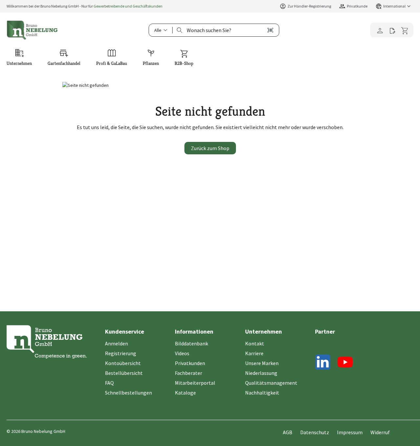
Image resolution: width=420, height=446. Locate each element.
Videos (182, 353)
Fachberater (188, 373)
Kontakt (254, 343)
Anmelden (116, 343)
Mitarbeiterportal (195, 382)
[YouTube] (345, 363)
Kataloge (185, 392)
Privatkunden (190, 363)
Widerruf (380, 432)
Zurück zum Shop (210, 148)
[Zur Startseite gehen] (32, 30)
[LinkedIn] (323, 363)
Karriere (254, 353)
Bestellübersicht (124, 373)
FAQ (109, 382)
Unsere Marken (262, 363)
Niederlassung (261, 373)
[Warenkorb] (405, 30)
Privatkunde (357, 6)
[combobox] (220, 30)
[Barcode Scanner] (270, 30)
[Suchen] (179, 30)
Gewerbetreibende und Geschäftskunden (128, 6)
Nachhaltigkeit (262, 392)
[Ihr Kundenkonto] (378, 30)
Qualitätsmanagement (271, 382)
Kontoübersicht (123, 363)
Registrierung (120, 353)
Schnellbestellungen (128, 392)
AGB (287, 432)
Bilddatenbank (191, 343)
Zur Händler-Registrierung (309, 6)
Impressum (350, 432)
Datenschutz (314, 432)
